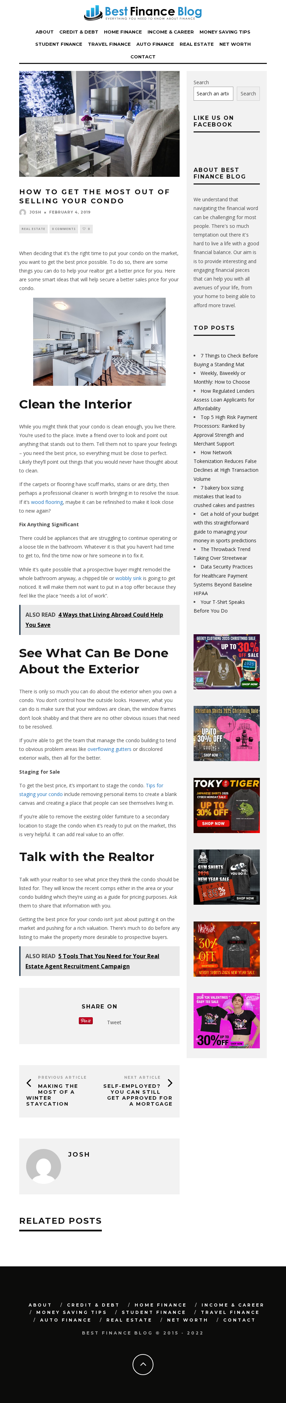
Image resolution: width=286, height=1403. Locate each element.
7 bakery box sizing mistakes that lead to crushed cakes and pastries (224, 496)
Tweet (114, 1022)
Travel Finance (109, 44)
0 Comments (64, 229)
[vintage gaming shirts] (227, 974)
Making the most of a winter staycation (52, 1095)
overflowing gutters (109, 749)
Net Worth (235, 44)
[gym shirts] (227, 902)
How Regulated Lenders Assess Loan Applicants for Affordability (224, 400)
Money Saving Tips (225, 32)
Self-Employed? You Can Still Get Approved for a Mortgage (138, 1095)
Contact (143, 56)
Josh (35, 212)
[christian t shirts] (227, 759)
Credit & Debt (78, 32)
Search (201, 82)
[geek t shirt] (227, 687)
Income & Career (171, 32)
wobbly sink (128, 578)
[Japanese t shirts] (227, 831)
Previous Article (62, 1077)
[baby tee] (227, 1046)
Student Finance (58, 44)
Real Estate (197, 44)
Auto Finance (155, 44)
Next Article (142, 1077)
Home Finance (123, 32)
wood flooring (47, 502)
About (45, 32)
